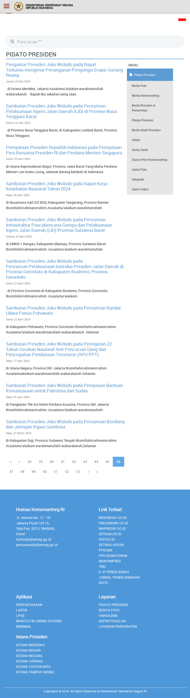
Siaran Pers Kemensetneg (149, 160)
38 (29, 461)
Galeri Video (140, 189)
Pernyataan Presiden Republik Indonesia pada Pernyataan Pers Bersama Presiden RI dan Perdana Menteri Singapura (64, 150)
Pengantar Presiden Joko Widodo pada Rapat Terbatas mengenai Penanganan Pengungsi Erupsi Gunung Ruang (64, 69)
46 (118, 461)
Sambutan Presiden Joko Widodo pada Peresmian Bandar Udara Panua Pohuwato (63, 310)
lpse (20, 615)
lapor (21, 610)
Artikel (136, 140)
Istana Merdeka (30, 645)
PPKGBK (105, 550)
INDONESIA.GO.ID (113, 517)
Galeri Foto (139, 169)
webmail (23, 626)
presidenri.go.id (113, 523)
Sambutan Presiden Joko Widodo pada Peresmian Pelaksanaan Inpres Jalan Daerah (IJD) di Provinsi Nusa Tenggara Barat (61, 111)
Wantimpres (110, 561)
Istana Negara (29, 655)
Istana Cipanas (29, 661)
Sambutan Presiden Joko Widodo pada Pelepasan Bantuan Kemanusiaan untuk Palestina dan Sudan (64, 388)
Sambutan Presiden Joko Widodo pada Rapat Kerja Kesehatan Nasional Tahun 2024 (56, 186)
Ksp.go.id (107, 539)
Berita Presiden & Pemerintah (143, 108)
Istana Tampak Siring (35, 672)
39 (41, 461)
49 (34, 471)
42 (74, 461)
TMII (102, 566)
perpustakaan (29, 604)
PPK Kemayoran (113, 555)
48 (22, 471)
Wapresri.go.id (112, 528)
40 (52, 461)
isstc (103, 582)
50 (45, 471)
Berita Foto (139, 86)
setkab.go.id (110, 534)
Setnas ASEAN (111, 544)
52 (67, 471)
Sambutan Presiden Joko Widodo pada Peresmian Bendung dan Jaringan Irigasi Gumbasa (65, 424)
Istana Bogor (28, 650)
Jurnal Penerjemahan (119, 577)
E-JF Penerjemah (114, 571)
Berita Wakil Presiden (146, 130)
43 (85, 461)
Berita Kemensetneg (145, 95)
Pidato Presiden (142, 120)
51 (56, 471)
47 (11, 471)
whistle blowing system (38, 621)
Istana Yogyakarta (33, 666)
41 (63, 461)
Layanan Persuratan (118, 626)
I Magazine (108, 615)
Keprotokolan (112, 621)
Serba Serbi (140, 150)
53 (78, 471)
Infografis (138, 179)
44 (96, 461)
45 (107, 461)
